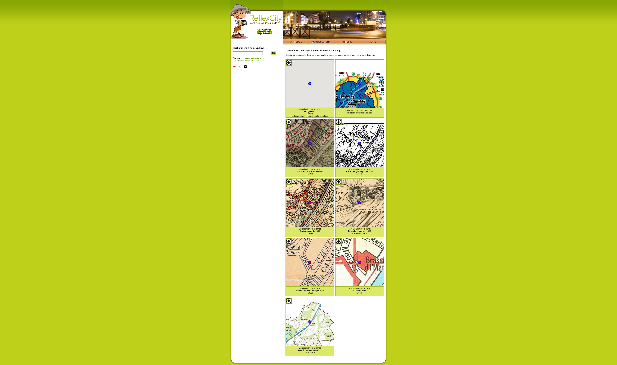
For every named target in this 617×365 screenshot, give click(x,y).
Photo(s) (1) (238, 66)
